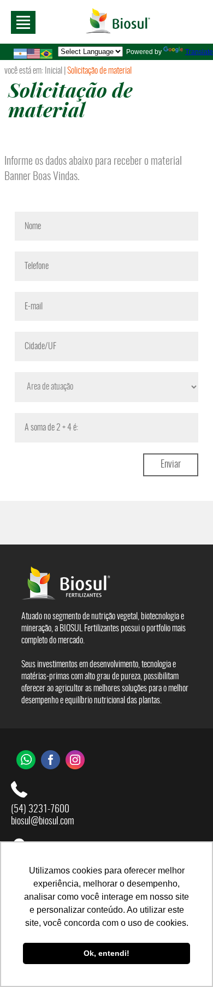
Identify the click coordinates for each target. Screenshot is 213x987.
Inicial (53, 71)
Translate (199, 52)
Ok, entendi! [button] (106, 953)
